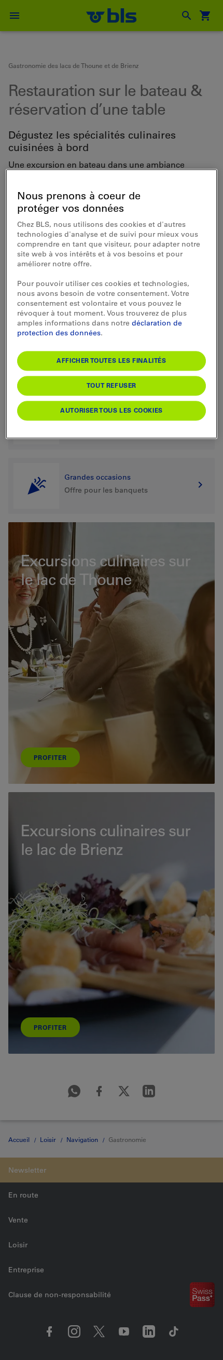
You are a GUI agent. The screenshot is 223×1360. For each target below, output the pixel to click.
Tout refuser (111, 385)
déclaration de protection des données (99, 327)
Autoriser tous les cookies (111, 410)
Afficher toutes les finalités (111, 360)
